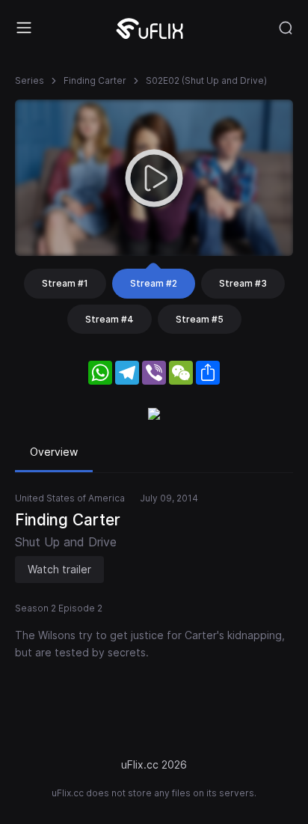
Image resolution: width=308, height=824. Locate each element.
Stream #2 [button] (153, 283)
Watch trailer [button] (59, 569)
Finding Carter (95, 80)
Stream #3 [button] (243, 283)
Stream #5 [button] (200, 319)
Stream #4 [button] (109, 319)
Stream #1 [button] (65, 283)
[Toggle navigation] (24, 28)
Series (29, 80)
